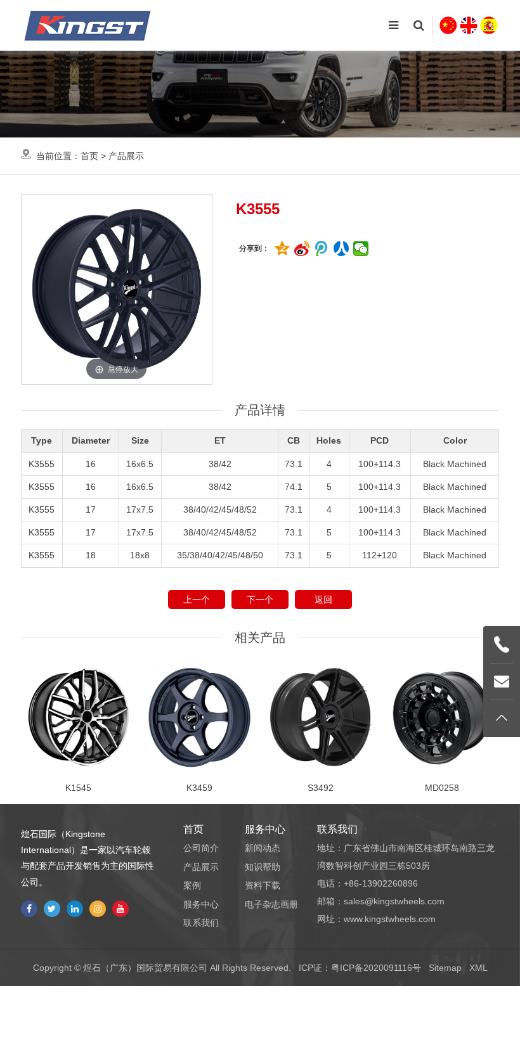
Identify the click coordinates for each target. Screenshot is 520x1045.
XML (478, 968)
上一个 (196, 599)
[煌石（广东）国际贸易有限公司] (87, 25)
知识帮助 (262, 867)
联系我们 (201, 923)
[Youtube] (120, 909)
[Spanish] (489, 25)
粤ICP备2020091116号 (376, 968)
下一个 (260, 599)
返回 (323, 599)
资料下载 (262, 885)
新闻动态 (262, 848)
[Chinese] (448, 25)
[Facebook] (29, 909)
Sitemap (445, 968)
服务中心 (201, 904)
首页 (89, 156)
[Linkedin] (75, 909)
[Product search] (418, 25)
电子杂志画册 (271, 904)
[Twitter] (52, 909)
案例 (192, 885)
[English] (469, 25)
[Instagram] (97, 909)
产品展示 (126, 156)
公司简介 (201, 848)
